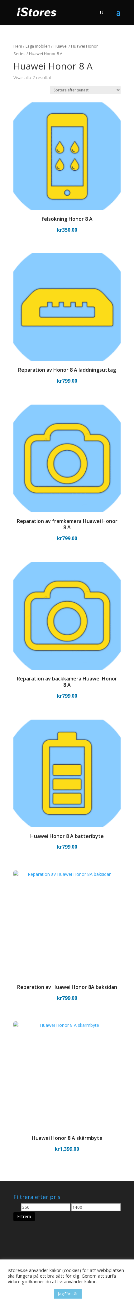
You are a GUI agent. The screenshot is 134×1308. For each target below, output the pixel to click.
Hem (17, 46)
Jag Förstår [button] (68, 1293)
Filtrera (24, 1216)
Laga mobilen (38, 46)
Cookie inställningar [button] (29, 1294)
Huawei (61, 46)
